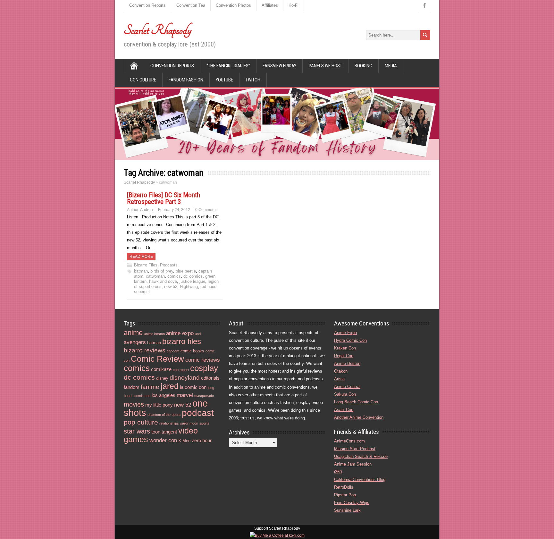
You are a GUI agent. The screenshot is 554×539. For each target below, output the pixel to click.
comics (174, 276)
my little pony (159, 405)
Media (391, 66)
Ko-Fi (293, 5)
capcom (173, 351)
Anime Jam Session (353, 464)
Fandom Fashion (186, 80)
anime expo (180, 333)
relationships (169, 423)
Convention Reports (147, 5)
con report (181, 370)
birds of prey (161, 271)
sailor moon (189, 423)
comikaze (161, 369)
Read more (141, 256)
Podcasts (169, 265)
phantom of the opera (163, 415)
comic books (192, 351)
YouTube (224, 80)
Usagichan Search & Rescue (361, 456)
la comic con (193, 387)
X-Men (184, 440)
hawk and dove (163, 281)
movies (134, 404)
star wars (137, 431)
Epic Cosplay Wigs (351, 502)
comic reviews (202, 360)
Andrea (146, 209)
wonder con (163, 440)
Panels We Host (325, 66)
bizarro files (181, 341)
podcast (198, 413)
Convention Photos (233, 5)
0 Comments (206, 209)
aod (198, 334)
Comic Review (157, 359)
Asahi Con (343, 409)
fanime (150, 386)
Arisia (339, 378)
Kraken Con (345, 348)
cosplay (204, 368)
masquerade (204, 396)
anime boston (154, 334)
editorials (210, 378)
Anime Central (347, 386)
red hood (208, 286)
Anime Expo (345, 332)
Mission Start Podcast (354, 448)
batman (141, 271)
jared (170, 386)
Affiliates (270, 5)
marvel (185, 395)
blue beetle (186, 271)
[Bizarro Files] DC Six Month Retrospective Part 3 (163, 198)
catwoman (155, 276)
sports (204, 423)
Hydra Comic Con (350, 340)
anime (133, 333)
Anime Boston (347, 363)
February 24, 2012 (174, 209)
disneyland (185, 377)
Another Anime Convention (358, 417)
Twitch (253, 80)
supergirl (142, 291)
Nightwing (189, 286)
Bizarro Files (145, 265)
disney (162, 378)
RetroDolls (343, 487)
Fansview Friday (279, 66)
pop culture (141, 422)
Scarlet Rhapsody (157, 30)
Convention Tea (190, 5)
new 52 (170, 286)
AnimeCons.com (349, 441)
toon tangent (164, 431)
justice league (192, 281)
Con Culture (143, 80)
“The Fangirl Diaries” (228, 66)
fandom (131, 387)
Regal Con (343, 355)
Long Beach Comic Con (356, 402)
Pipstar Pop (345, 495)
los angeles (163, 395)
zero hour (202, 440)
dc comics (193, 276)
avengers (135, 342)
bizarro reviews (144, 350)
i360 (338, 471)
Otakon (341, 371)
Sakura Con (345, 394)
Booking (363, 66)
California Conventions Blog (359, 479)
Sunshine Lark (347, 510)
